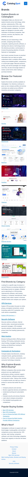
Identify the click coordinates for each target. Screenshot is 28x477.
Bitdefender (5, 141)
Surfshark (4, 259)
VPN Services (6, 303)
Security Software (8, 319)
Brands (14, 453)
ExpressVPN (5, 277)
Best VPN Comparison (9, 412)
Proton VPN (5, 108)
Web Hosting (6, 336)
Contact (14, 449)
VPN (14, 461)
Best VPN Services (8, 410)
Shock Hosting (6, 226)
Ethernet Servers (6, 241)
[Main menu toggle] (25, 3)
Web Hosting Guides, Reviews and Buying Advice (13, 458)
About (14, 451)
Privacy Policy (14, 447)
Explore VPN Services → (8, 315)
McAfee (4, 123)
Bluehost (4, 162)
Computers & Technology (10, 351)
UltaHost (4, 202)
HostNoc (4, 182)
